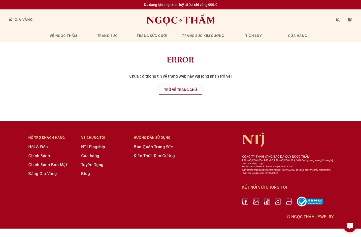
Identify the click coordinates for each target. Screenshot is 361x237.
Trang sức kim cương (203, 36)
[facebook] (245, 203)
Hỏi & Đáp (38, 147)
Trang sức (107, 36)
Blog (85, 174)
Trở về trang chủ (180, 90)
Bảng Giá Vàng (42, 174)
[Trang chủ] (181, 19)
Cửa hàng (297, 36)
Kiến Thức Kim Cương (154, 156)
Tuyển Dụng (92, 165)
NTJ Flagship (93, 147)
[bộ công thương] (310, 203)
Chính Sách (39, 156)
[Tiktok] (267, 203)
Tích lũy (253, 36)
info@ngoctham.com (283, 167)
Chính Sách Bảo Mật (47, 165)
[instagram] (278, 203)
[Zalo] (256, 203)
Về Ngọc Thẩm (63, 36)
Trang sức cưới (152, 36)
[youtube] (289, 203)
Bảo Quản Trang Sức (153, 147)
